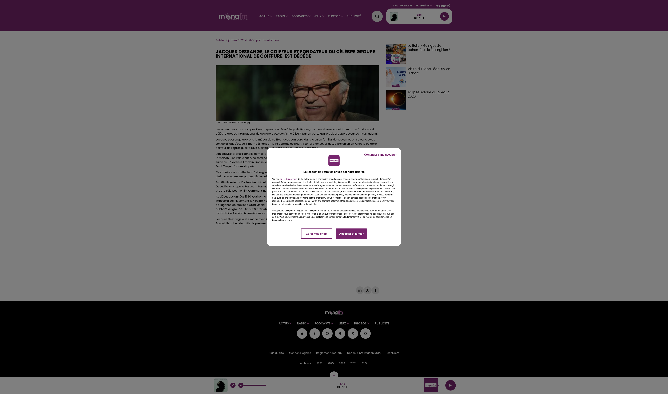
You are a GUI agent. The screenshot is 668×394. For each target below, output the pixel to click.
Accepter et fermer (351, 234)
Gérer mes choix (316, 234)
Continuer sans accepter (380, 154)
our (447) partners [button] (288, 178)
